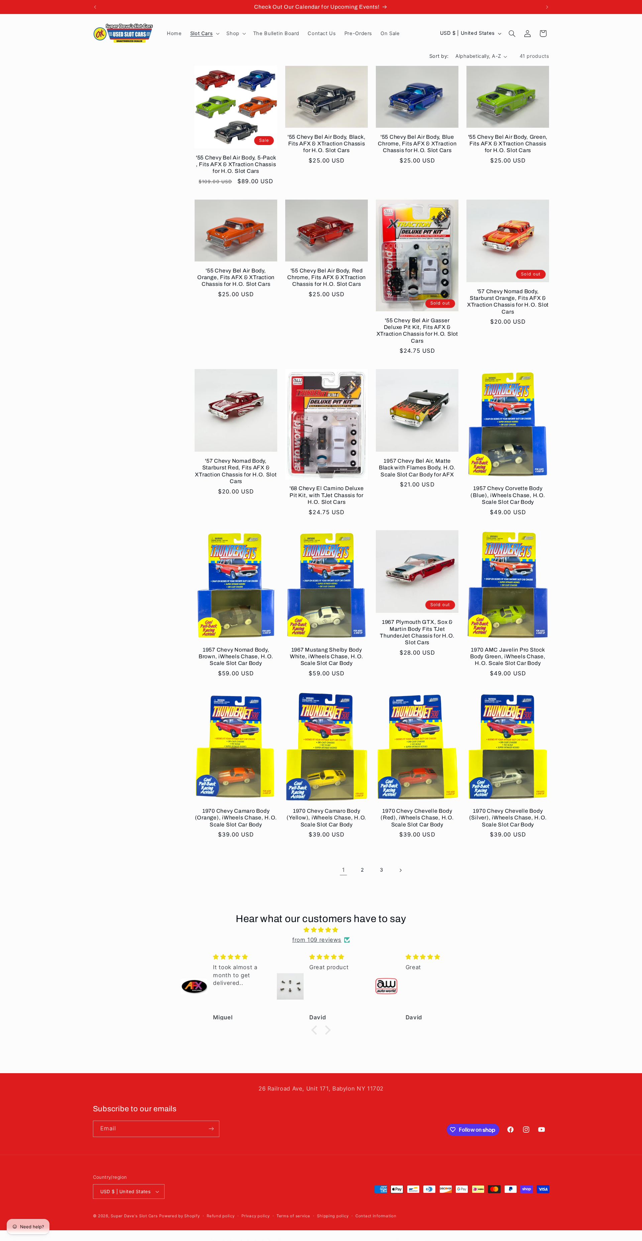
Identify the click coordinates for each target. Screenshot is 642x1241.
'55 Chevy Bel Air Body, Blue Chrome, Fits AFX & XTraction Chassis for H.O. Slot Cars (417, 143)
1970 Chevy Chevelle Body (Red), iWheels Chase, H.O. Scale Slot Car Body (417, 817)
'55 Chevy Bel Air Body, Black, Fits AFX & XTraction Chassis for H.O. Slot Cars (327, 143)
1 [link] (343, 870)
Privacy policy (255, 1216)
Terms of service (293, 1216)
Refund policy (221, 1216)
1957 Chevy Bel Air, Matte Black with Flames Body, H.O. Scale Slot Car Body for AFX (417, 467)
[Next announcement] (547, 7)
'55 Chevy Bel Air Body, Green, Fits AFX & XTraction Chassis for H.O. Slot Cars (508, 143)
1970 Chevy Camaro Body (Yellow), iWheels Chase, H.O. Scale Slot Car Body (326, 817)
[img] (321, 930)
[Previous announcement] (95, 7)
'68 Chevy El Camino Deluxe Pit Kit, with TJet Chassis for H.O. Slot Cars (327, 495)
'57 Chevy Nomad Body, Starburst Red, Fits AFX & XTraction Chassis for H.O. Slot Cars (236, 471)
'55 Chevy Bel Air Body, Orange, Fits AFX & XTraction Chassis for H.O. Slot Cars (236, 277)
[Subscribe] (211, 1129)
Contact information (376, 1216)
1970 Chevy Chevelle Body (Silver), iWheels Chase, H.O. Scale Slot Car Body (508, 817)
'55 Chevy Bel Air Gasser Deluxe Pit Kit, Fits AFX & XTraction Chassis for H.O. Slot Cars (417, 331)
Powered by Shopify (179, 1216)
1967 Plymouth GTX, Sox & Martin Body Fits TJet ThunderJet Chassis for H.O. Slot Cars (417, 632)
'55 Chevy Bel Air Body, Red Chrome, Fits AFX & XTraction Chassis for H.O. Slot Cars (326, 277)
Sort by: (438, 56)
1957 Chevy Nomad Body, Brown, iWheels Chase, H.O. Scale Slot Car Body (236, 656)
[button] (204, 33)
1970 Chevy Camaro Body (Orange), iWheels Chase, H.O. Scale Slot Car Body (236, 817)
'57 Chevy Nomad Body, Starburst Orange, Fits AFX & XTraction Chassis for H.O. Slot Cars (508, 302)
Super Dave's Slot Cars (134, 1216)
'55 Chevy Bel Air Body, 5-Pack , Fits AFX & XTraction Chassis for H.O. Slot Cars (236, 164)
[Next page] (400, 870)
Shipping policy (332, 1216)
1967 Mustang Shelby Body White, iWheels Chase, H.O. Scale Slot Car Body (326, 656)
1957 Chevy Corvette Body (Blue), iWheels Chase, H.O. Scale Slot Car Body (507, 495)
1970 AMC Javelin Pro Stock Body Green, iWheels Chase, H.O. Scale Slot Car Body (508, 656)
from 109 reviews (316, 939)
